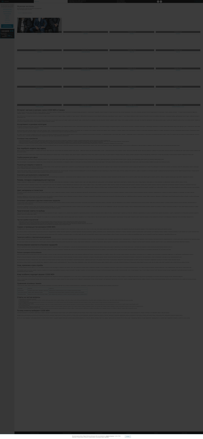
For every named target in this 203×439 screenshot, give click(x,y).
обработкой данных (110, 436)
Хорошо (127, 436)
